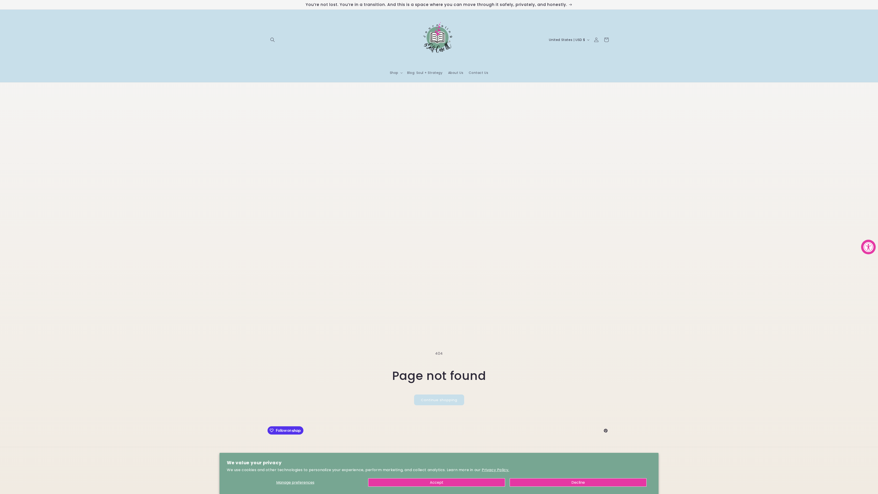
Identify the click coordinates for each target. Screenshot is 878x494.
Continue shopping (439, 399)
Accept (436, 482)
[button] (273, 40)
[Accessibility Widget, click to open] (868, 247)
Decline (578, 482)
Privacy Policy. (495, 470)
